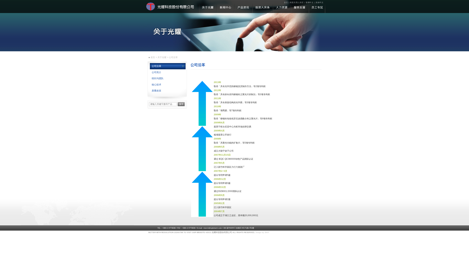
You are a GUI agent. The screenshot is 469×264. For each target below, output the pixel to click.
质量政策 (156, 90)
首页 (286, 2)
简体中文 (320, 2)
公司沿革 (156, 66)
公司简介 (156, 72)
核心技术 (156, 84)
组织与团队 (158, 78)
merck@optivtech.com (213, 228)
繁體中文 (310, 2)
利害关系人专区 (297, 2)
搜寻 (181, 104)
